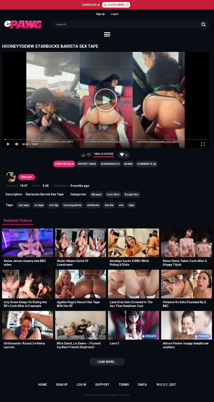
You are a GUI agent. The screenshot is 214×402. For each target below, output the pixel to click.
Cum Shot (113, 194)
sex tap (53, 205)
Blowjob (97, 194)
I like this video (83, 155)
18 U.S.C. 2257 (166, 384)
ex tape (39, 205)
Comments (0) (146, 163)
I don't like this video (89, 155)
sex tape (23, 205)
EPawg (102, 394)
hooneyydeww (73, 205)
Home (42, 384)
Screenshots (110, 163)
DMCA (142, 384)
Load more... (107, 361)
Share (128, 163)
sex (121, 205)
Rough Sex (131, 194)
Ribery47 (26, 177)
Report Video (87, 163)
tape (131, 205)
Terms (124, 384)
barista (109, 205)
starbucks (93, 205)
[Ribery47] (11, 177)
